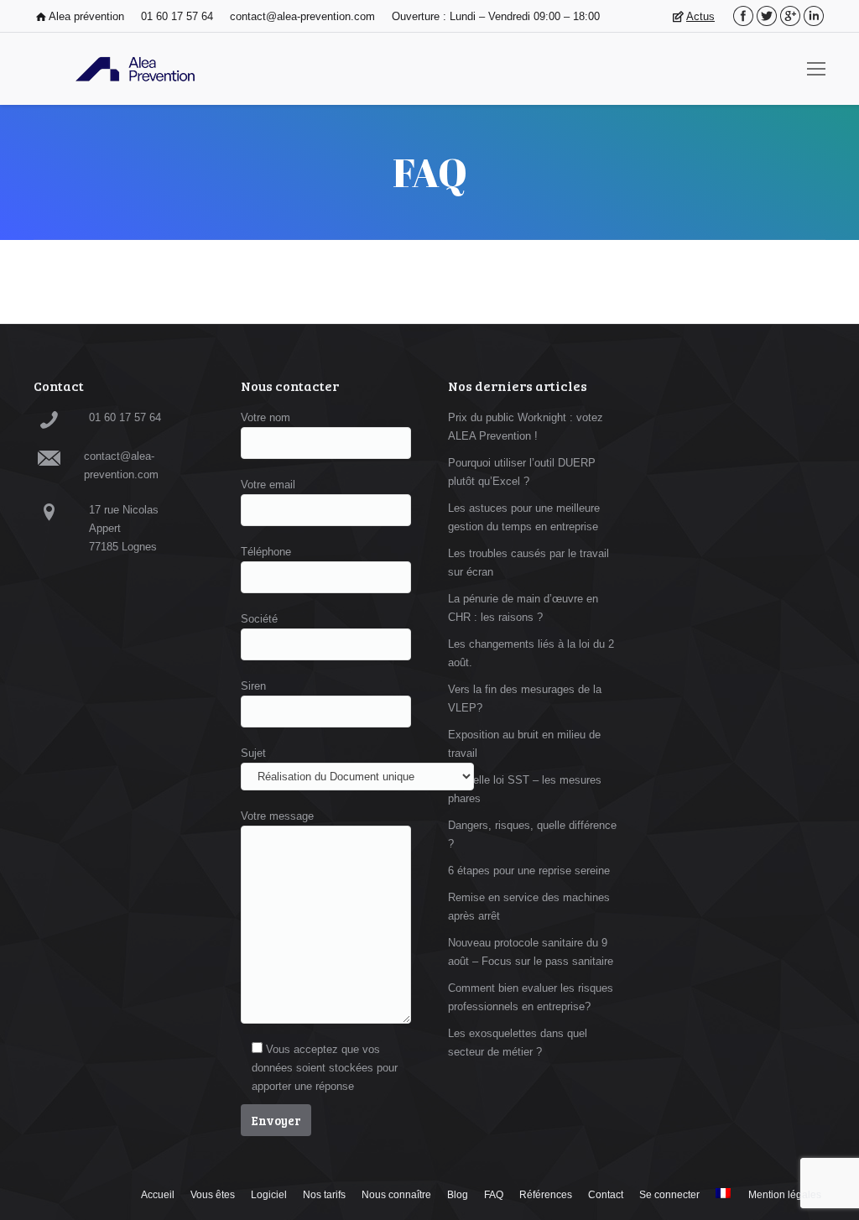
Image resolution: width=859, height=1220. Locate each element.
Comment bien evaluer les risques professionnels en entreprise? (530, 997)
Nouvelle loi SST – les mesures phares (524, 789)
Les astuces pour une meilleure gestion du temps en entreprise (524, 517)
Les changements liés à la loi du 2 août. (531, 653)
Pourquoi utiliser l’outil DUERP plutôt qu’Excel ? (522, 471)
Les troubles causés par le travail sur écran (528, 562)
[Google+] (790, 16)
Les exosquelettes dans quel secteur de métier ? (517, 1042)
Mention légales (784, 1195)
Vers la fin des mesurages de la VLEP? (524, 698)
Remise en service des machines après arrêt (529, 906)
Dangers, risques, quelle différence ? (532, 834)
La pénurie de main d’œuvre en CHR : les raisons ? (523, 607)
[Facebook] (743, 16)
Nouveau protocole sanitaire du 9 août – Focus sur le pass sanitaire (530, 951)
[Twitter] (767, 16)
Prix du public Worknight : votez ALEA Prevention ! (525, 426)
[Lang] (723, 1195)
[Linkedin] (814, 16)
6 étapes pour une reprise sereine (529, 870)
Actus (700, 16)
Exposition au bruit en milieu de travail (524, 743)
